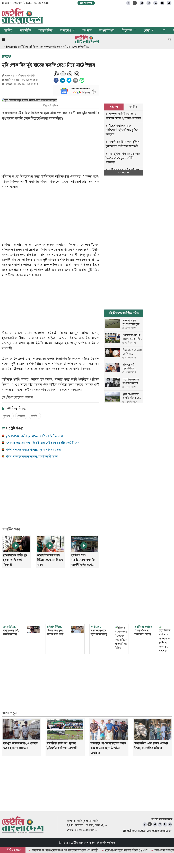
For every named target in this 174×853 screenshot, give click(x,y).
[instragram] (148, 3)
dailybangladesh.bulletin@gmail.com (149, 831)
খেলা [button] (147, 30)
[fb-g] (135, 3)
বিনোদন (68, 47)
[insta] (160, 824)
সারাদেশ (41, 47)
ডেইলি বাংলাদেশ (80, 843)
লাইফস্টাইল (106, 30)
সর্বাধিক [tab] (133, 107)
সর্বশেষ (7, 47)
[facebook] (56, 80)
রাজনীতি (25, 30)
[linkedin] (155, 3)
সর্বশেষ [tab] (114, 107)
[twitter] (142, 3)
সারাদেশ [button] (66, 30)
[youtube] (170, 824)
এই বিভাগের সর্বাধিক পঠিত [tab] (124, 313)
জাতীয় (8, 30)
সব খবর (122, 172)
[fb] (128, 3)
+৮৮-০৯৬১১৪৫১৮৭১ (85, 829)
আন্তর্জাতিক (46, 30)
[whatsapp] (82, 80)
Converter (86, 3)
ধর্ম (163, 30)
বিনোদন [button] (127, 30)
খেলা (75, 47)
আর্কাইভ (84, 47)
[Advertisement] (53, 147)
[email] (75, 80)
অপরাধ (87, 30)
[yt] (162, 3)
